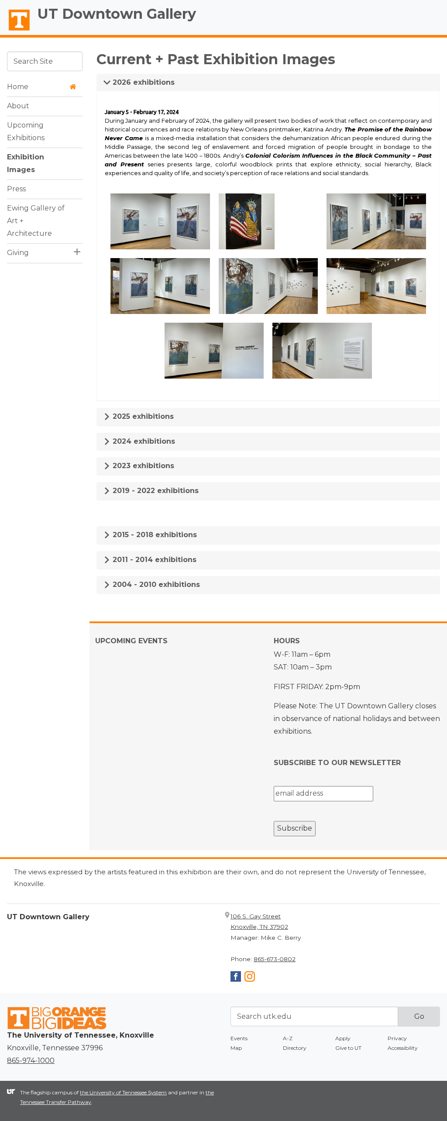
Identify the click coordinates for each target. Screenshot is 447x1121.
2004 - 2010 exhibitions (155, 584)
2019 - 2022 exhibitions (154, 490)
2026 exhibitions (142, 82)
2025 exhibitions (142, 416)
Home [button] (17, 87)
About (18, 106)
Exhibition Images (25, 163)
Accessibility (403, 1048)
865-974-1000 (31, 1060)
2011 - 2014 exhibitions (153, 559)
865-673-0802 (275, 958)
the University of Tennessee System (123, 1092)
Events (239, 1038)
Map (236, 1048)
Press (16, 189)
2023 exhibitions (142, 466)
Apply (343, 1038)
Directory (294, 1048)
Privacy (397, 1038)
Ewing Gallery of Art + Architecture (36, 221)
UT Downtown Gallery (117, 13)
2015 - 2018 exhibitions (153, 535)
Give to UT (348, 1048)
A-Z (287, 1038)
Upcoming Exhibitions (26, 131)
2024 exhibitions (142, 441)
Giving (18, 252)
